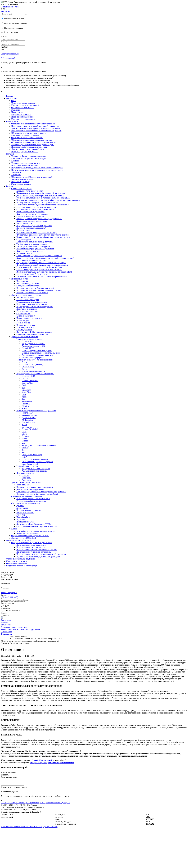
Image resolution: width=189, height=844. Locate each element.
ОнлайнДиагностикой (42, 760)
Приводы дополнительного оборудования (34, 306)
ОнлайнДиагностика (10, 7)
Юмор (14, 529)
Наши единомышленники (22, 117)
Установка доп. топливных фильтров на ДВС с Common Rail (43, 198)
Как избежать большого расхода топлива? (34, 242)
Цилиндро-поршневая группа (29, 318)
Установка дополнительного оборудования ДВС (32, 144)
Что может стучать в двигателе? (30, 212)
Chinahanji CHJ (28, 376)
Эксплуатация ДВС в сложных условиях (34, 332)
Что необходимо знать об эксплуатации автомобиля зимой (42, 265)
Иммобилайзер (23, 517)
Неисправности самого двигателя (31, 545)
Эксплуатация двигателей (27, 283)
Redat (24, 397)
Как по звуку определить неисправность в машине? (39, 256)
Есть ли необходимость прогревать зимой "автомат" (39, 269)
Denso (24, 369)
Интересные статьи (19, 279)
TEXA (24, 457)
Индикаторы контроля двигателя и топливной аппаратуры (37, 168)
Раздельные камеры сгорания (34, 471)
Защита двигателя (24, 330)
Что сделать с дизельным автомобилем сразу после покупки (42, 235)
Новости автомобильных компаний (32, 293)
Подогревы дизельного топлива (25, 165)
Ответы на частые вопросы (23, 103)
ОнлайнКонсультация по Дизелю (20, 559)
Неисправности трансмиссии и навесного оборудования (41, 554)
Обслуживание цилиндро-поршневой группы (31, 140)
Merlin (24, 443)
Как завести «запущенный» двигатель (33, 214)
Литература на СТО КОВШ (23, 538)
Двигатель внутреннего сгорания (26, 295)
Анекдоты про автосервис (27, 533)
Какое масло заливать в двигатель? (31, 221)
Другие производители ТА (33, 371)
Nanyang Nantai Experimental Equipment (39, 445)
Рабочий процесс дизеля (27, 466)
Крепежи (15, 161)
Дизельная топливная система (24, 337)
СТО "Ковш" (27, 413)
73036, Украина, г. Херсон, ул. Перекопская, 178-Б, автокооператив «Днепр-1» (35, 803)
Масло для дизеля (24, 223)
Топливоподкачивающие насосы (25, 163)
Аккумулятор (22, 508)
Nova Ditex (26, 392)
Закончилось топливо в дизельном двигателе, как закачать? (42, 205)
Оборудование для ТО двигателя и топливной (31, 177)
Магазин (10, 154)
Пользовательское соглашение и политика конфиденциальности (29, 826)
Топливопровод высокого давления (37, 355)
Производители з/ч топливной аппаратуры (35, 374)
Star (23, 399)
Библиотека (11, 186)
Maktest (25, 438)
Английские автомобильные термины (33, 499)
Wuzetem (25, 406)
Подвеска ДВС (23, 320)
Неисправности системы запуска (30, 547)
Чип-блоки (16, 172)
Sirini (24, 452)
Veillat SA (26, 404)
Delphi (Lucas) (28, 367)
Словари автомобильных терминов (26, 496)
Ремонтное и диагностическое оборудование (36, 411)
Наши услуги (12, 121)
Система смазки (23, 313)
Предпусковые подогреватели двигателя (34, 225)
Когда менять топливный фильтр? (31, 260)
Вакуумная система (25, 512)
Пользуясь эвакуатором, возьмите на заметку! (36, 232)
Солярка (25, 475)
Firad (24, 385)
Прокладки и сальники (26, 309)
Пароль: (4, 42)
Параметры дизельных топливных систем (34, 487)
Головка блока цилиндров (27, 300)
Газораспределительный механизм (31, 302)
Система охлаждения (25, 316)
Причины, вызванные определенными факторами (38, 556)
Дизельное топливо (25, 473)
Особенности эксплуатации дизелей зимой (35, 209)
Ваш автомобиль (8, 772)
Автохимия (16, 175)
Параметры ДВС (23, 485)
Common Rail (27, 341)
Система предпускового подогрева (37, 350)
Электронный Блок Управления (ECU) (33, 524)
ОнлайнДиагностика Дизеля (18, 540)
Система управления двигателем (25, 503)
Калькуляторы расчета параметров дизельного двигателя (41, 492)
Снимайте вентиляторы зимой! (30, 216)
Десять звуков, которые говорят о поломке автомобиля (40, 195)
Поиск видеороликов (13, 28)
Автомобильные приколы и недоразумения (35, 531)
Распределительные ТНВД (33, 346)
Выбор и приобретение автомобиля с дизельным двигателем (43, 237)
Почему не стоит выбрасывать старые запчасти (37, 202)
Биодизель (26, 478)
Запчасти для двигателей (22, 179)
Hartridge (25, 436)
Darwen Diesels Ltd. (30, 381)
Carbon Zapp (27, 427)
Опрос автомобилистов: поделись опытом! (30, 536)
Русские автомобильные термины (31, 501)
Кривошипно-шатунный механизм (31, 304)
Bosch (24, 362)
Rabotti (25, 450)
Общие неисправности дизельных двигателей (31, 542)
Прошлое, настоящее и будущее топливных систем (38, 290)
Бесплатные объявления (16, 563)
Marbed (25, 441)
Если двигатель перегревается (29, 191)
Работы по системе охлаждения (25, 135)
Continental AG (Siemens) (32, 364)
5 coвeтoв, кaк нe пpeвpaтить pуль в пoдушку (36, 207)
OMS (24, 394)
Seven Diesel (27, 401)
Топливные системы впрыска (29, 339)
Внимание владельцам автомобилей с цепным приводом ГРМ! (44, 272)
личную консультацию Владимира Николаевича (52, 762)
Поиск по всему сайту (14, 19)
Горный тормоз (23, 323)
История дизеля (23, 230)
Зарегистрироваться (10, 54)
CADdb (25, 378)
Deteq (24, 431)
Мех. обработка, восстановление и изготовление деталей (36, 131)
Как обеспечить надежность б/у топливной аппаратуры (40, 193)
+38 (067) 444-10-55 (9, 597)
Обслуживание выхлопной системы (27, 138)
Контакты (5, 11)
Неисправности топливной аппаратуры (33, 552)
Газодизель (26, 480)
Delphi (24, 434)
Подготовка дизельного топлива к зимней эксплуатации (41, 262)
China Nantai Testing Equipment (35, 459)
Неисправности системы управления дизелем (36, 549)
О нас (13, 101)
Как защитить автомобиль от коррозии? (33, 246)
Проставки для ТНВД (20, 181)
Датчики (20, 505)
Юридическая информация (23, 119)
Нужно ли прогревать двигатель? (31, 228)
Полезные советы (24, 253)
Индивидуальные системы (33, 343)
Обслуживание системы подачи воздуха (29, 133)
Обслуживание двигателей (28, 286)
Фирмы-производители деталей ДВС (32, 334)
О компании (11, 98)
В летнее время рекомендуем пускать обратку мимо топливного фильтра (48, 200)
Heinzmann (26, 390)
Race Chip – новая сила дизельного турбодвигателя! (39, 219)
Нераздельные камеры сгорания (36, 468)
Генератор (20, 515)
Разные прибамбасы (25, 327)
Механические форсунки (33, 357)
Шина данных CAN (25, 522)
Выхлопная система (25, 297)
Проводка (20, 519)
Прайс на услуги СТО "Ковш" (24, 151)
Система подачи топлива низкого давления (41, 353)
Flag (23, 387)
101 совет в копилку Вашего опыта (31, 274)
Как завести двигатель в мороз (29, 251)
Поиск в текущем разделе (15, 23)
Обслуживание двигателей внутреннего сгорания (33, 124)
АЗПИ (24, 408)
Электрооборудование (21, 184)
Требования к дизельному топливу (31, 244)
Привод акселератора (25, 325)
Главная (9, 96)
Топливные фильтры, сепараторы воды (28, 156)
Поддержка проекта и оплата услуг (21, 566)
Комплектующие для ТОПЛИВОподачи (29, 158)
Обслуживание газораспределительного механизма (33, 142)
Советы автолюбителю (21, 188)
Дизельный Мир (29, 418)
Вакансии (15, 110)
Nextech (25, 448)
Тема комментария (9, 777)
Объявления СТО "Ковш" (22, 107)
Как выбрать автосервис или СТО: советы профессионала (42, 276)
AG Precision (27, 420)
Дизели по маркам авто (16, 561)
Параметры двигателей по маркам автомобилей (37, 494)
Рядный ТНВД (28, 348)
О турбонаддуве (23, 239)
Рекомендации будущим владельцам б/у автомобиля (39, 267)
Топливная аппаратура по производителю (34, 360)
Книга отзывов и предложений (25, 105)
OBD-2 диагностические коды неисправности (36, 526)
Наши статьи (17, 112)
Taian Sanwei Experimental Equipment (37, 462)
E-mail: (4, 37)
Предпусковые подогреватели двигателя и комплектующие (37, 170)
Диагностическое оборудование (30, 489)
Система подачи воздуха (27, 311)
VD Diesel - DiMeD (30, 415)
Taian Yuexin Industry (30, 464)
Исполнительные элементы (28, 510)
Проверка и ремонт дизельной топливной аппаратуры (35, 126)
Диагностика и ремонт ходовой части (27, 149)
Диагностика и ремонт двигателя (25, 482)
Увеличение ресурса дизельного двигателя (35, 249)
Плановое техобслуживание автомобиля (29, 147)
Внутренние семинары (21, 114)
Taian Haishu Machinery (32, 455)
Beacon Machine (28, 422)
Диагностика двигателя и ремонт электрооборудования (35, 128)
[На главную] (2, 618)
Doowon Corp (27, 383)
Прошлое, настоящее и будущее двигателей (35, 288)
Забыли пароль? (8, 58)
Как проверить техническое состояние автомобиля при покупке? (45, 258)
